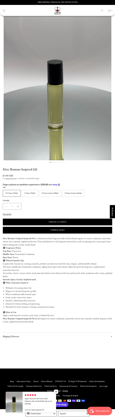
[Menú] (6, 10)
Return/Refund (46, 381)
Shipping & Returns (11, 336)
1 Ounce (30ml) (29, 193)
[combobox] (41, 413)
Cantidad (6, 201)
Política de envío (50, 386)
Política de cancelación (88, 386)
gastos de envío (11, 178)
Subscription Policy (24, 381)
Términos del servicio (34, 386)
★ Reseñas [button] (112, 211)
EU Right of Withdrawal (77, 381)
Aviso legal (103, 386)
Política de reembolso (97, 381)
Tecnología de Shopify (70, 396)
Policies (36, 381)
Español (65, 391)
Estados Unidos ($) (53, 391)
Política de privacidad (15, 386)
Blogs (12, 381)
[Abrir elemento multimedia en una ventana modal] (57, 88)
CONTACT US (60, 381)
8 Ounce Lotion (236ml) (73, 193)
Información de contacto (68, 386)
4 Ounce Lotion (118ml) (50, 193)
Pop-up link (7, 214)
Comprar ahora (57, 230)
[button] (102, 10)
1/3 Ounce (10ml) (11, 193)
